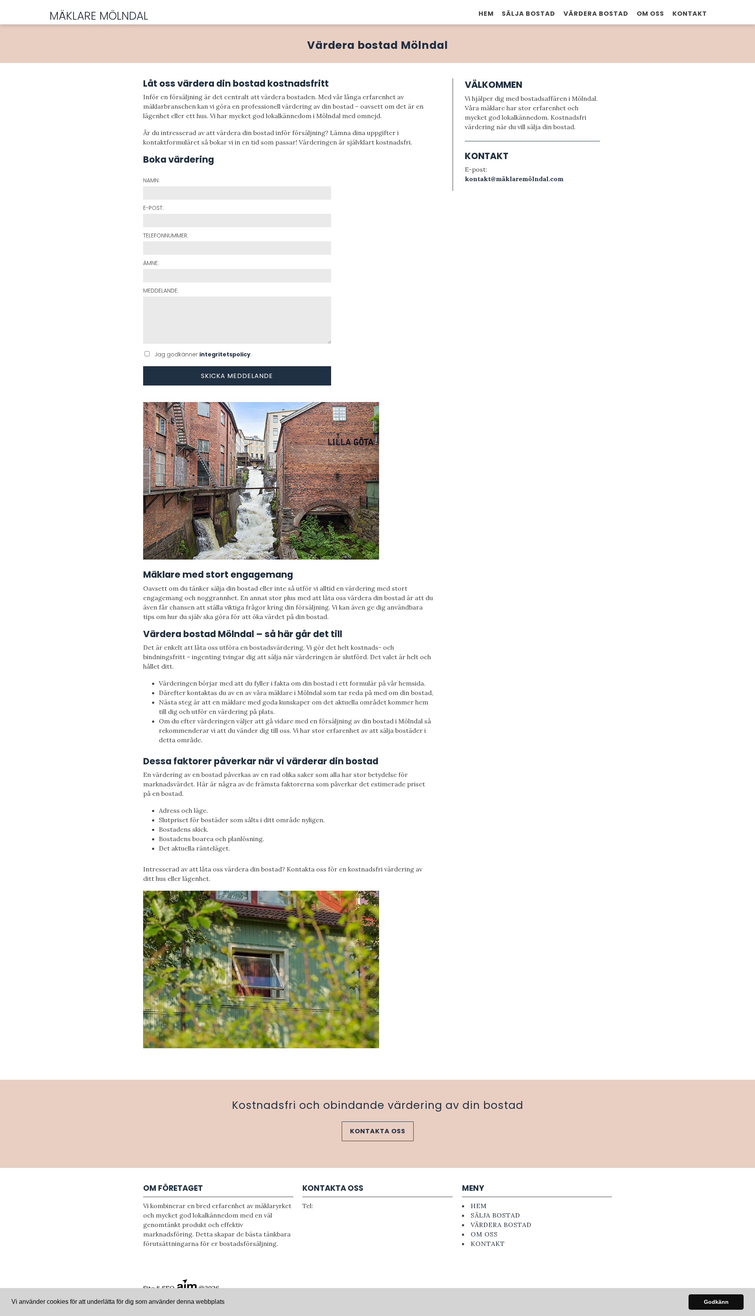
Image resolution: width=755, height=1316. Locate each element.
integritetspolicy (224, 354)
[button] (227, 1302)
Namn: (151, 180)
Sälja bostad (528, 13)
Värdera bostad (595, 13)
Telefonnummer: (165, 235)
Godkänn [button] (716, 1302)
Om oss (650, 13)
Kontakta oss (377, 1131)
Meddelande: (161, 291)
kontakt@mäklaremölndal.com (514, 179)
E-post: (153, 208)
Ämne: (151, 263)
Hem (486, 13)
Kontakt (689, 13)
